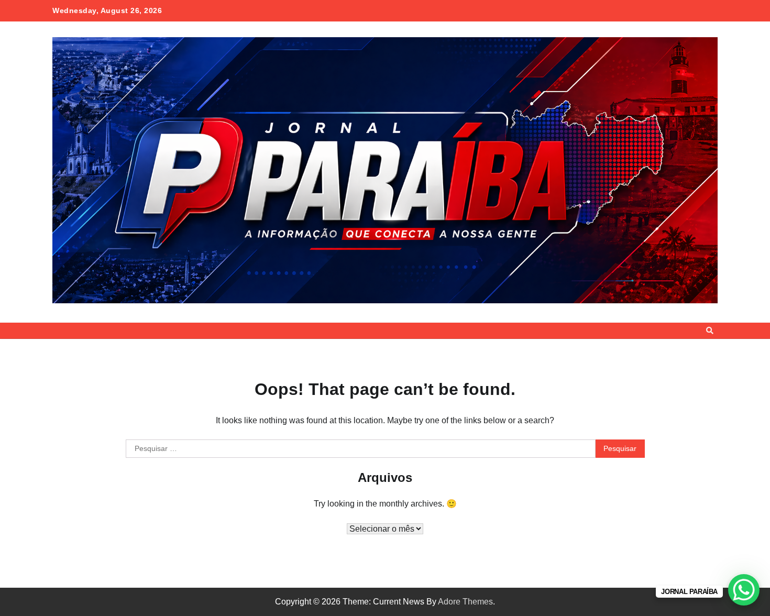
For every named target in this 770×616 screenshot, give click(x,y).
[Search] (710, 330)
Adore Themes (465, 601)
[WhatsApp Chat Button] (744, 590)
